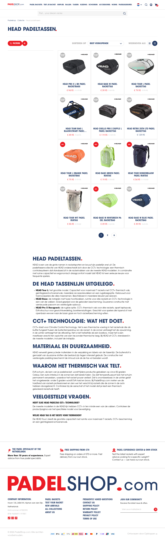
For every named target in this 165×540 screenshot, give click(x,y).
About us (50, 512)
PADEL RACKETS (52, 500)
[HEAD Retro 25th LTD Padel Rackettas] (141, 111)
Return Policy (90, 509)
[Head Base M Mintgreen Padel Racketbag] (107, 200)
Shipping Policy (91, 506)
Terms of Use (90, 519)
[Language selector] (140, 4)
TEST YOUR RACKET (54, 503)
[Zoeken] (146, 5)
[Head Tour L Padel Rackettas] (141, 67)
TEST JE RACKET (50, 5)
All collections (53, 509)
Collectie (21, 20)
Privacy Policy (90, 516)
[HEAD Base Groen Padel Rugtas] (107, 156)
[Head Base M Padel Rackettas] (107, 67)
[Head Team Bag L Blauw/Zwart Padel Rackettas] (74, 111)
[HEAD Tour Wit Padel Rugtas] (74, 200)
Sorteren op (79, 43)
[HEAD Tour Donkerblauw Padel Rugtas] (141, 156)
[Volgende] (114, 235)
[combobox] (82, 13)
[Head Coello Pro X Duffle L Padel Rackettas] (107, 111)
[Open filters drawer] (24, 43)
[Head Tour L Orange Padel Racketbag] (74, 156)
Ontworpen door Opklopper (141, 534)
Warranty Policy (92, 512)
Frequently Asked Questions (98, 500)
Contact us (89, 503)
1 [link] (101, 235)
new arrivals (52, 506)
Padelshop (12, 20)
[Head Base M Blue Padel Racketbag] (141, 200)
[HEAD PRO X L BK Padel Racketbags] (74, 67)
